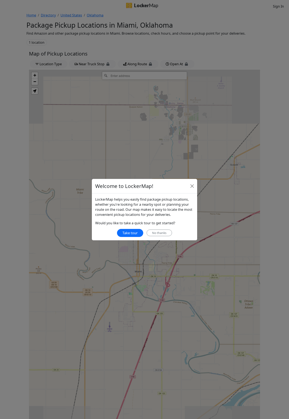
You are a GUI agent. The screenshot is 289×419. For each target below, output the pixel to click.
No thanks (159, 233)
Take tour (130, 233)
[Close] (192, 186)
